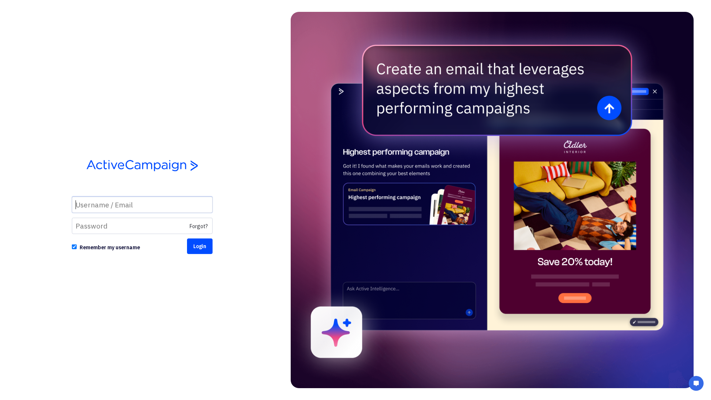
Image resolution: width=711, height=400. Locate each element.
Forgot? (199, 226)
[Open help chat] (696, 384)
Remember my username (110, 247)
